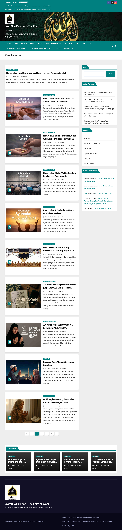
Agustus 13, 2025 (51, 406)
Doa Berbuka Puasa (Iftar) (104, 193)
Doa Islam (34, 6)
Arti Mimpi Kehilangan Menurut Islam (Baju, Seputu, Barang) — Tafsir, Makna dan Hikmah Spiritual (59, 288)
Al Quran (27, 6)
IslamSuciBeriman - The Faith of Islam (27, 503)
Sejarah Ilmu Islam (10, 9)
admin (25, 76)
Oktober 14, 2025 (51, 291)
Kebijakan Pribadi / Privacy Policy (41, 9)
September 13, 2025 (52, 368)
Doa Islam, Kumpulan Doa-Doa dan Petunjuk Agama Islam (38, 43)
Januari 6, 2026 (50, 254)
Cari (85, 67)
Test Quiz (87, 159)
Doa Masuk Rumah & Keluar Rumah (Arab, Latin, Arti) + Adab (102, 461)
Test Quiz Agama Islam (17, 6)
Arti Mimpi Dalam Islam (45, 6)
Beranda (7, 6)
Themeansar (40, 521)
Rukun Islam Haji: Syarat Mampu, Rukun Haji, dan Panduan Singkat (36, 73)
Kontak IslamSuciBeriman (24, 9)
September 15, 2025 (52, 331)
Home (9, 43)
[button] (112, 46)
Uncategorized (89, 164)
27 (52, 434)
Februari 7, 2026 (14, 76)
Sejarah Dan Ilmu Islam (41, 48)
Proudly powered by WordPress (13, 521)
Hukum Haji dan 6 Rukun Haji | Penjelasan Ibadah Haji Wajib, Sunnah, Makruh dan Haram (60, 250)
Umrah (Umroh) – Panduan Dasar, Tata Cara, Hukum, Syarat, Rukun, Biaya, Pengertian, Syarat (98, 201)
